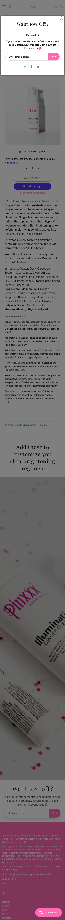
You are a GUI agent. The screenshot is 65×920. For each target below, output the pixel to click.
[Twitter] (25, 66)
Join (54, 56)
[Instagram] (38, 66)
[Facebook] (31, 66)
